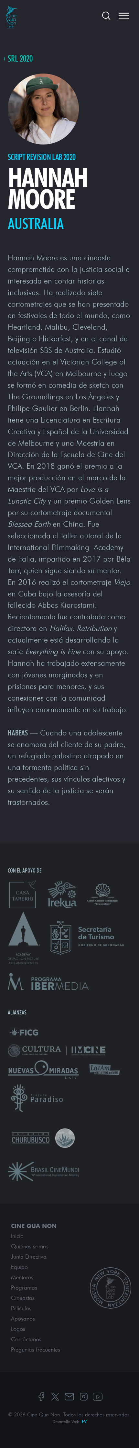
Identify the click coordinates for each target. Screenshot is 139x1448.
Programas (24, 1287)
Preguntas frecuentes (35, 1349)
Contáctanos (26, 1339)
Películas (21, 1308)
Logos (18, 1329)
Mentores (22, 1277)
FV (84, 1421)
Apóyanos (23, 1318)
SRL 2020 (20, 59)
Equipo (19, 1267)
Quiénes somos (29, 1246)
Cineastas (23, 1298)
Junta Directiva (29, 1256)
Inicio (17, 1236)
